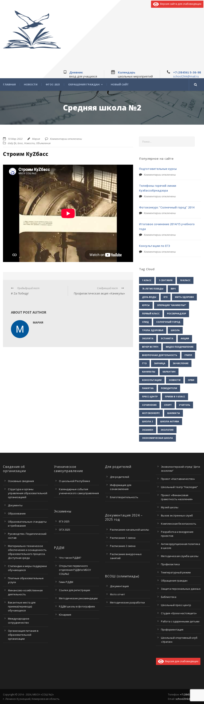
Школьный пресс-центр (176, 605)
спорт (168, 404)
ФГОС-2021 (53, 84)
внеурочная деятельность (159, 355)
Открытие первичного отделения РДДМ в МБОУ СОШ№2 (75, 570)
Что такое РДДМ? (70, 557)
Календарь (126, 72)
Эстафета (167, 338)
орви (191, 379)
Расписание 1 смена (122, 538)
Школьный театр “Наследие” (179, 487)
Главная (9, 84)
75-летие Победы (152, 288)
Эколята (147, 338)
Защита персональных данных (181, 589)
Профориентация (172, 629)
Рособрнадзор (176, 313)
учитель (184, 404)
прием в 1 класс (175, 396)
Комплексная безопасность (178, 523)
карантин (169, 371)
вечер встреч (150, 346)
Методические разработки (127, 602)
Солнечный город (168, 321)
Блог (20, 143)
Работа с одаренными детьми (180, 621)
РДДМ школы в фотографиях (77, 606)
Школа (175, 330)
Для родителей (119, 477)
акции (185, 338)
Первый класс (151, 313)
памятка (148, 388)
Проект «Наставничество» (178, 479)
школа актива (169, 421)
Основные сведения (21, 481)
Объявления (43, 143)
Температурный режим (176, 572)
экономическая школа (157, 437)
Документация (119, 586)
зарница (159, 363)
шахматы (173, 413)
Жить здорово (184, 296)
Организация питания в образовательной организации (23, 634)
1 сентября (166, 280)
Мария (36, 139)
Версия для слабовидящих (181, 661)
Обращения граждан (84, 84)
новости (174, 379)
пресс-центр (150, 396)
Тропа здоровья (152, 330)
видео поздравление (179, 346)
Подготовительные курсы (158, 169)
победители (169, 388)
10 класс (185, 280)
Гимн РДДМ (66, 582)
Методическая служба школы (179, 556)
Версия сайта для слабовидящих (180, 4)
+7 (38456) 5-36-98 (187, 72)
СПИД (145, 321)
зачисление (180, 363)
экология (167, 429)
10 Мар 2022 (15, 139)
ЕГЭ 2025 (64, 521)
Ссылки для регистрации (74, 590)
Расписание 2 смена (122, 546)
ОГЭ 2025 (64, 529)
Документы (15, 505)
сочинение (149, 404)
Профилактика (170, 564)
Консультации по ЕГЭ (154, 246)
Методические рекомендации (78, 598)
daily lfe (12, 143)
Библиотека (168, 597)
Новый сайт (120, 84)
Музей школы (169, 507)
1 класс (146, 280)
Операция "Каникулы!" (171, 305)
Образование (17, 513)
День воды (149, 296)
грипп (188, 355)
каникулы (148, 371)
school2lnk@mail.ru (186, 76)
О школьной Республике (74, 481)
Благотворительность (124, 497)
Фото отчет (117, 594)
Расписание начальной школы (129, 529)
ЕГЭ (166, 296)
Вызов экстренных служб (177, 515)
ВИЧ (173, 288)
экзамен (147, 429)
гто (144, 363)
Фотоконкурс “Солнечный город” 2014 (166, 207)
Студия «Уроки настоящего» (179, 613)
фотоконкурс (151, 413)
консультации (152, 379)
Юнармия (65, 614)
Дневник (76, 72)
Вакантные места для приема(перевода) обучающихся (21, 606)
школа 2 (147, 421)
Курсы (146, 305)
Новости (30, 84)
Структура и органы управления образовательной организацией (27, 493)
